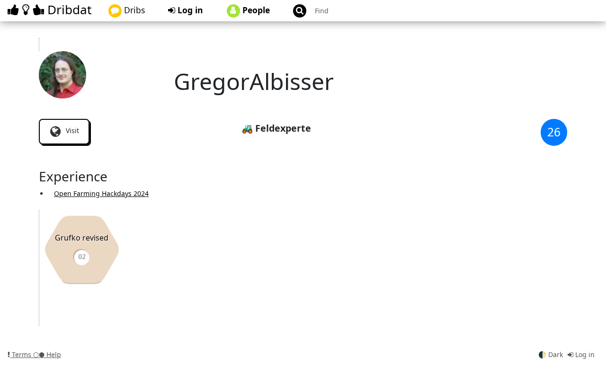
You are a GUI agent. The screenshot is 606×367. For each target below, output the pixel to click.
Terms (21, 354)
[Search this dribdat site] (295, 10)
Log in (189, 10)
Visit (71, 130)
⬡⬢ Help (47, 354)
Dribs (133, 10)
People (255, 10)
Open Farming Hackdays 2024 (101, 193)
